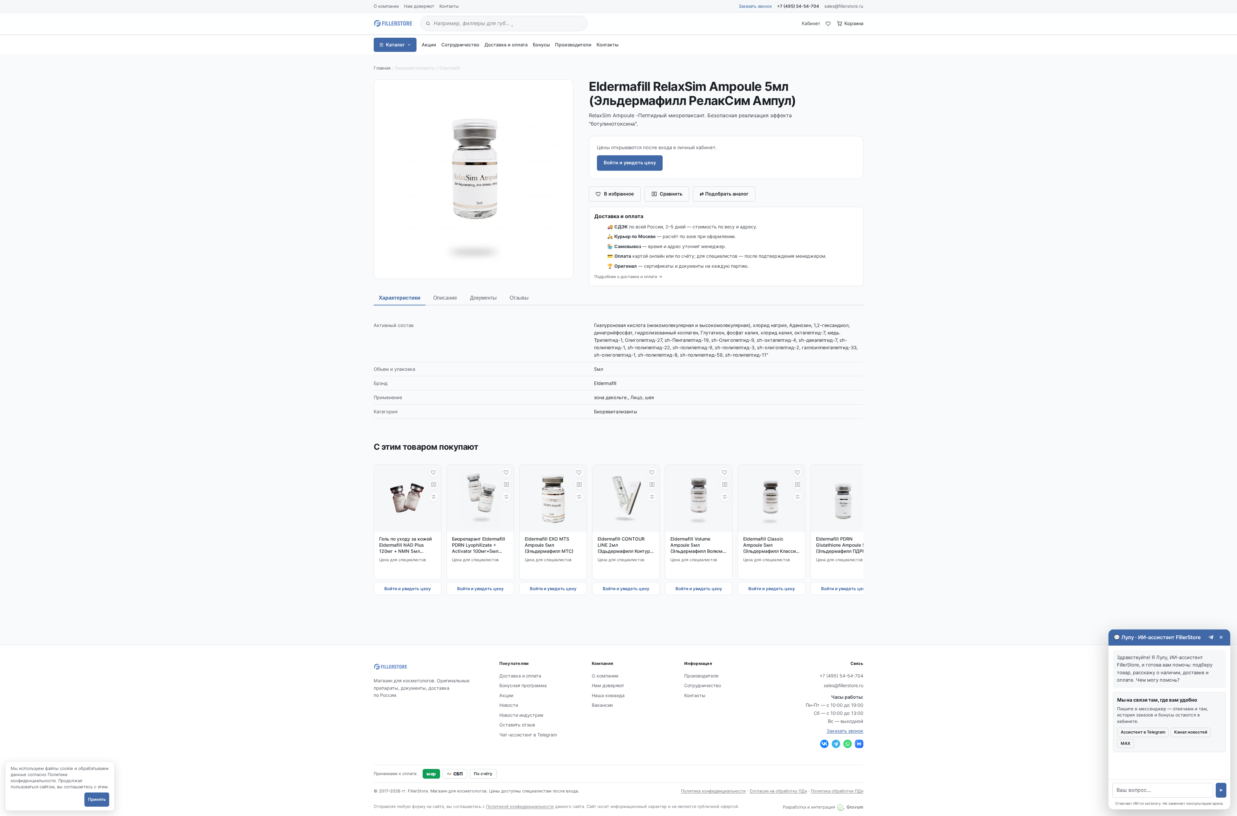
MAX (1125, 743)
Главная (382, 68)
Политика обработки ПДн (837, 791)
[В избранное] (433, 472)
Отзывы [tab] (519, 298)
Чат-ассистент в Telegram (528, 734)
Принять (97, 799)
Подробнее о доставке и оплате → (628, 276)
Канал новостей (1190, 732)
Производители (573, 44)
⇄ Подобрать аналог (724, 194)
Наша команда (608, 695)
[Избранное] (828, 23)
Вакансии (602, 705)
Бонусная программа (523, 685)
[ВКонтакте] (824, 743)
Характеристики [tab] (399, 298)
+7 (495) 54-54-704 (798, 6)
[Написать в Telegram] (1211, 637)
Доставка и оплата (506, 44)
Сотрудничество (460, 44)
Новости (508, 705)
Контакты (449, 6)
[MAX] (859, 743)
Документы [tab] (483, 298)
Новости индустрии (521, 715)
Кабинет (811, 23)
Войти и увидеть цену (630, 163)
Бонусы (541, 44)
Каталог (395, 44)
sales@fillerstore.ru (843, 6)
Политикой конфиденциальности (520, 806)
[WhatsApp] (847, 743)
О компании (386, 6)
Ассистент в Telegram (1143, 732)
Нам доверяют (419, 6)
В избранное (619, 194)
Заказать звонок (755, 6)
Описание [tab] (445, 298)
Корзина (853, 23)
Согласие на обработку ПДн (778, 791)
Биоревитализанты (415, 68)
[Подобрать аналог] (433, 497)
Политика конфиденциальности (713, 791)
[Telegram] (836, 743)
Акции (429, 44)
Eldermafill (449, 68)
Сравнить (671, 194)
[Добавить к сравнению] (433, 484)
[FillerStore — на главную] (393, 23)
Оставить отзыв (517, 724)
